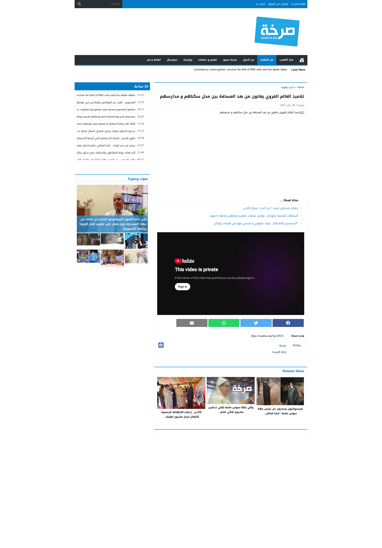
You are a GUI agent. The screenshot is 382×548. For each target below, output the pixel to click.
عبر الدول (248, 59)
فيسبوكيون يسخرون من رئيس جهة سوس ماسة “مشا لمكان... (280, 411)
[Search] (79, 4)
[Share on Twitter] (256, 323)
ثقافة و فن (154, 59)
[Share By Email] (192, 323)
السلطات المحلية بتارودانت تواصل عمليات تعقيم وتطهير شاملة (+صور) (254, 215)
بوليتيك (187, 59)
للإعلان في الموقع (278, 3)
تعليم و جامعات (207, 59)
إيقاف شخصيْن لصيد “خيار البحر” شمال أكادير (270, 208)
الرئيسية (302, 60)
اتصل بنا (260, 3)
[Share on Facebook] (288, 323)
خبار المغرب (286, 59)
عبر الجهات (267, 59)
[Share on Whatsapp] (224, 323)
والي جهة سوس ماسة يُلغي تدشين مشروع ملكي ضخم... (230, 409)
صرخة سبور (230, 59)
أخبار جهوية (287, 87)
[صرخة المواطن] (263, 31)
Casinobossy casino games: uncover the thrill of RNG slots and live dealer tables (240, 69)
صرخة (301, 105)
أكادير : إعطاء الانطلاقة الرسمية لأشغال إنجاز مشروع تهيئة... (181, 414)
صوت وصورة (138, 178)
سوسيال (172, 59)
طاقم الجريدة (298, 3)
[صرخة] (296, 349)
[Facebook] (161, 345)
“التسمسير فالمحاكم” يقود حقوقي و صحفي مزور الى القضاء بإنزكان (256, 223)
